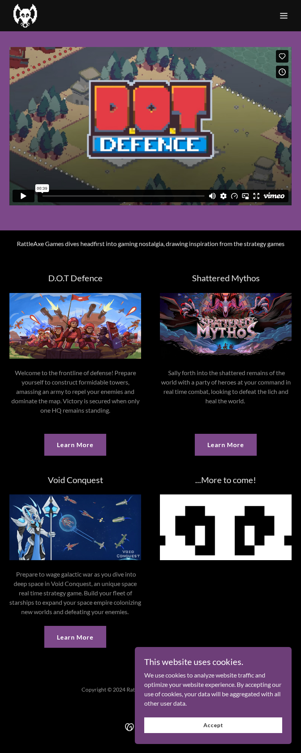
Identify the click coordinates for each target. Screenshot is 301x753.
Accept (213, 725)
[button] (284, 15)
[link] (25, 15)
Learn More (75, 444)
